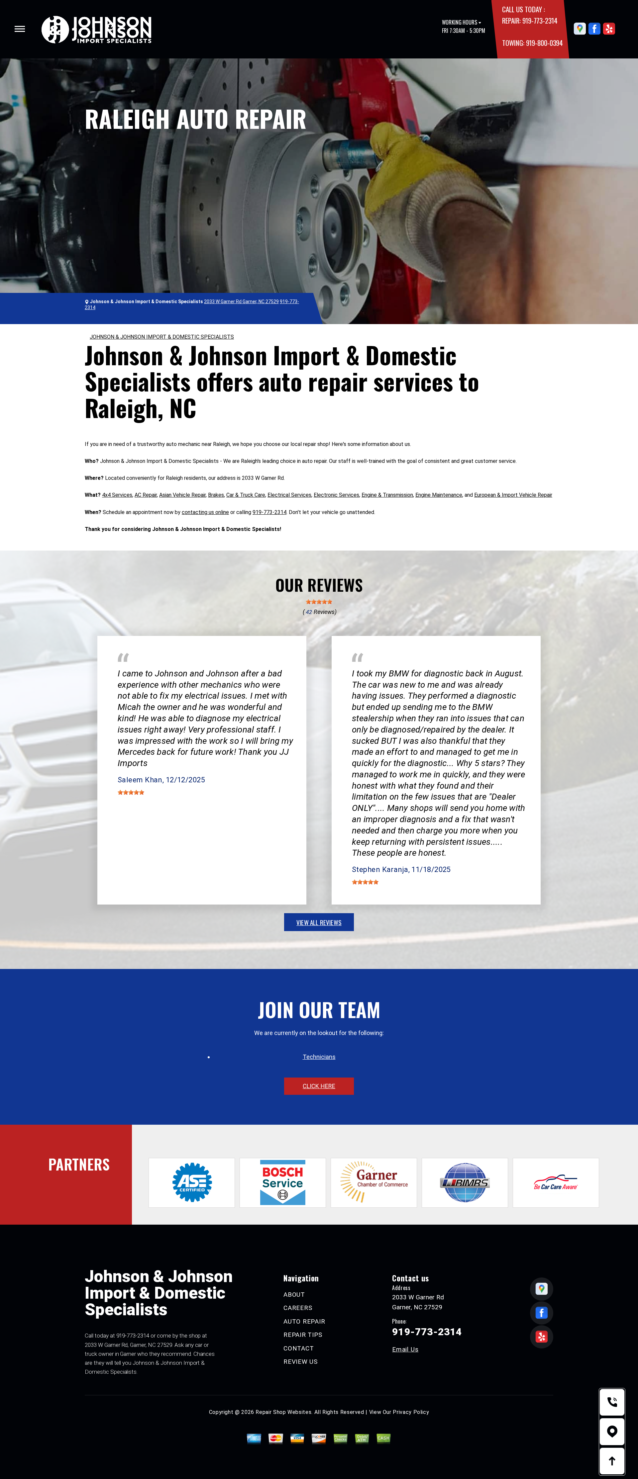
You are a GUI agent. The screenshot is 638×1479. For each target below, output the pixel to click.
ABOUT (294, 1294)
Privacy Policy (411, 1412)
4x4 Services (117, 495)
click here (319, 1086)
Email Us (405, 1349)
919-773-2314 (540, 20)
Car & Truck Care (245, 495)
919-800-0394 (544, 43)
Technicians (319, 1056)
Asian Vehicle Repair (182, 495)
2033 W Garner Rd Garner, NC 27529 (241, 301)
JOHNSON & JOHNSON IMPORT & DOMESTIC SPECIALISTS (162, 337)
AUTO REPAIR (304, 1321)
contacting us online (205, 512)
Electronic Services (336, 495)
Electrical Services (289, 495)
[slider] (319, 601)
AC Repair (146, 495)
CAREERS (297, 1308)
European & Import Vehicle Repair (513, 495)
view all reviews (319, 922)
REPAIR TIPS (302, 1335)
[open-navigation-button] (20, 29)
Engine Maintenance (438, 495)
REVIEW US (300, 1361)
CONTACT (298, 1348)
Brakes (216, 495)
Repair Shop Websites (283, 1412)
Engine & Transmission (387, 495)
